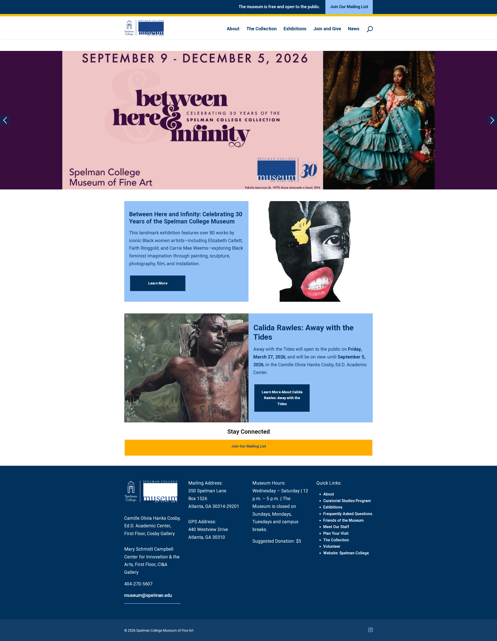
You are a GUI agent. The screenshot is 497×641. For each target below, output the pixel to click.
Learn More (157, 283)
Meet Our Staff (336, 527)
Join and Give (327, 28)
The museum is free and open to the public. (279, 6)
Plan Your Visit (335, 533)
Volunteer (331, 546)
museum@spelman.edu (148, 595)
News (353, 28)
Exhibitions (295, 28)
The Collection (261, 28)
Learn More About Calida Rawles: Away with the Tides (282, 398)
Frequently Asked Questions (347, 514)
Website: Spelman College (346, 553)
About (233, 28)
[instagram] (370, 630)
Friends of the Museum (343, 520)
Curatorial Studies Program (347, 501)
